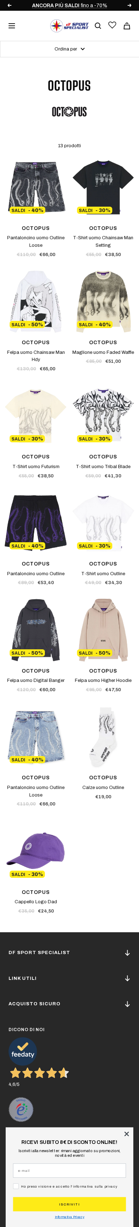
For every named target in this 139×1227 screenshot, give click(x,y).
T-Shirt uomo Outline (103, 573)
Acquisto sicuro (35, 1003)
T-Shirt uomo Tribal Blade (103, 466)
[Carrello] (126, 26)
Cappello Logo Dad (36, 901)
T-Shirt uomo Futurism (36, 466)
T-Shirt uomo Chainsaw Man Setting (103, 241)
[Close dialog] (126, 1134)
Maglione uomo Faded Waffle (103, 352)
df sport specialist (39, 952)
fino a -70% (69, 5)
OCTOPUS (36, 228)
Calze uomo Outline (103, 787)
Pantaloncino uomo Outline (36, 573)
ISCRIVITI (69, 1204)
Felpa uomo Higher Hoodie (103, 680)
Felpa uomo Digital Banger (36, 680)
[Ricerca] (98, 26)
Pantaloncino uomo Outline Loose (36, 241)
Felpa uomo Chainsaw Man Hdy (36, 356)
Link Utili (23, 978)
